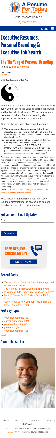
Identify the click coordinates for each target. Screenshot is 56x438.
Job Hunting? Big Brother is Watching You (26, 289)
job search (12, 327)
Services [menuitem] (36, 421)
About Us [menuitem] (20, 421)
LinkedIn (4, 75)
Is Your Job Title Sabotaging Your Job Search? (29, 292)
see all (3, 335)
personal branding (23, 189)
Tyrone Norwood (20, 67)
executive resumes (40, 189)
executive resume (8, 193)
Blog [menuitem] (49, 421)
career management (17, 321)
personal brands (24, 193)
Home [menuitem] (6, 421)
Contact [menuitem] (27, 424)
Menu (45, 28)
